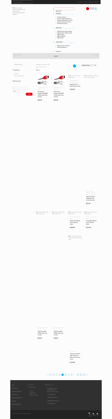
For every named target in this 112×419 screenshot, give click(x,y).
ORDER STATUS (14, 394)
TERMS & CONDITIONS (16, 397)
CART (86, 2)
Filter (29, 94)
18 (41, 67)
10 (77, 374)
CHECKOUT (90, 2)
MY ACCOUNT (81, 2)
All (45, 67)
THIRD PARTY (32, 393)
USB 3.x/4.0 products (19, 75)
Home (14, 54)
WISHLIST (97, 2)
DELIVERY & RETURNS (16, 391)
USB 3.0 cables (73, 351)
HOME (12, 385)
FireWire (16, 73)
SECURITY (13, 401)
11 (80, 374)
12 (83, 374)
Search (31, 2)
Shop (17, 54)
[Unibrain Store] (19, 11)
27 (43, 67)
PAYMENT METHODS (16, 404)
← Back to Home (95, 54)
